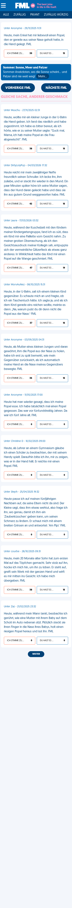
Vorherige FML (17, 88)
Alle (6, 14)
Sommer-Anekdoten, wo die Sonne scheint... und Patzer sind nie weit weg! (35, 72)
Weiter (36, 654)
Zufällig (19, 14)
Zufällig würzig (56, 14)
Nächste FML (56, 88)
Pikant (35, 14)
